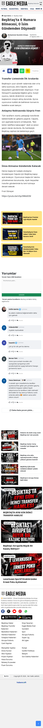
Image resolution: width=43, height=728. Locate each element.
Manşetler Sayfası (8, 648)
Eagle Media (7, 16)
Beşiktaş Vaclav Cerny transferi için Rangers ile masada (29, 446)
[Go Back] (38, 723)
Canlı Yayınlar (6, 643)
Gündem (25, 629)
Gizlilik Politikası (28, 651)
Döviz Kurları (6, 651)
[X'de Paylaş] (15, 71)
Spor (24, 632)
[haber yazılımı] (21, 682)
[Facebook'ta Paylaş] (9, 71)
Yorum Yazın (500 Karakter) (11, 277)
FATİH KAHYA (13, 309)
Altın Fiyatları (6, 654)
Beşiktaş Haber (18, 16)
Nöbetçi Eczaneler (8, 662)
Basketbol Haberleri (9, 632)
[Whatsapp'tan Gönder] (22, 71)
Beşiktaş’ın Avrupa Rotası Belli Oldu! (29, 479)
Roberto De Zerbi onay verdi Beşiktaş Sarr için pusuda (30, 434)
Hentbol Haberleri (8, 634)
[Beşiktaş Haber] (21, 498)
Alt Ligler (25, 640)
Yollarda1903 (13, 327)
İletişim (25, 654)
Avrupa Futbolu (7, 640)
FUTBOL (4, 9)
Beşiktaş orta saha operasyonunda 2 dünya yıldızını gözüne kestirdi (29, 457)
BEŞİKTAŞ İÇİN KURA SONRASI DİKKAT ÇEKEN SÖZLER (29, 469)
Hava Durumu (7, 659)
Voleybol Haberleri (8, 637)
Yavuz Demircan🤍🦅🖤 (17, 380)
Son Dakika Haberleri (30, 656)
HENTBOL (24, 9)
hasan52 (12, 343)
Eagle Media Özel (28, 626)
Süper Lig (25, 637)
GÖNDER (21, 295)
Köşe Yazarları (27, 623)
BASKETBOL (14, 9)
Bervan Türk (13, 358)
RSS (7, 676)
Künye (24, 648)
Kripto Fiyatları (7, 656)
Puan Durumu (7, 665)
